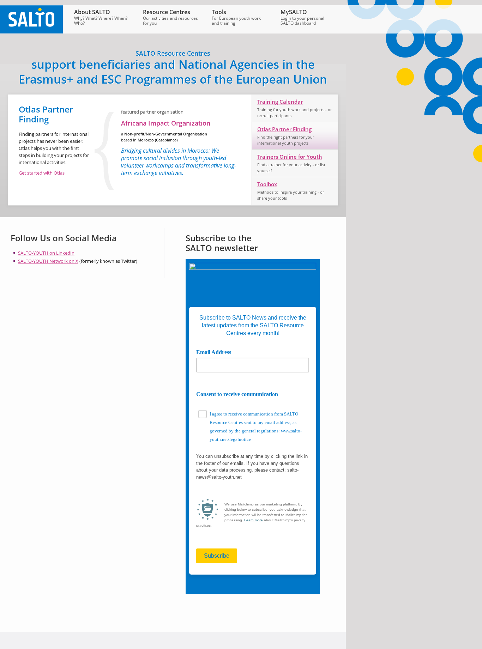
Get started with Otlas (42, 173)
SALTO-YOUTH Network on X (48, 261)
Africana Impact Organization (165, 123)
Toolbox (267, 184)
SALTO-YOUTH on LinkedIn (46, 253)
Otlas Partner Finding (284, 129)
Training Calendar (280, 101)
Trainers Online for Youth (289, 156)
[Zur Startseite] (31, 32)
